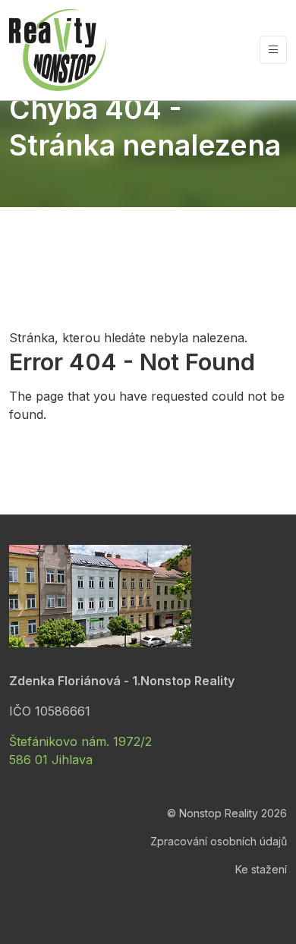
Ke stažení (261, 869)
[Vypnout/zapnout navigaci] (273, 50)
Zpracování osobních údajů (218, 841)
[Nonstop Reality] (57, 50)
